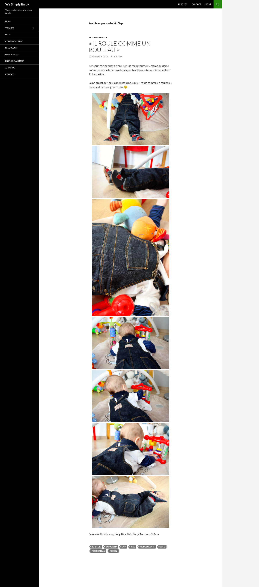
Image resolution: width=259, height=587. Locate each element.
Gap (124, 547)
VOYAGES (9, 28)
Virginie (117, 56)
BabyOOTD (111, 547)
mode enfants (147, 547)
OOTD (162, 547)
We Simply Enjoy (17, 4)
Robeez (113, 551)
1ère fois (96, 547)
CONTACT (196, 4)
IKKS (133, 547)
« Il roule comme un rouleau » (119, 46)
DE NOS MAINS (11, 54)
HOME (208, 4)
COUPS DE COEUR (13, 41)
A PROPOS (182, 4)
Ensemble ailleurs (14, 61)
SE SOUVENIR (11, 48)
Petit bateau (98, 551)
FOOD (8, 34)
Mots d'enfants (98, 37)
